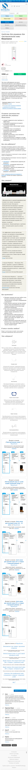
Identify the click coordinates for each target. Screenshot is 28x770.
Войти (3, 1)
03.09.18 (16, 708)
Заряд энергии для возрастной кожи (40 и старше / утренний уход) (14, 661)
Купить (20, 74)
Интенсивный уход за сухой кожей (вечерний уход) (14, 654)
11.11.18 (10, 730)
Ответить (7, 705)
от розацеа (12, 107)
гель (14, 107)
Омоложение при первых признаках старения (14, 647)
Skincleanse (6, 161)
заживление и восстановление (7, 108)
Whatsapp (23, 765)
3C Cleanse (6, 170)
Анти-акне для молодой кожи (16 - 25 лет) (14, 523)
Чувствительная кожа (13, 442)
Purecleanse (6, 164)
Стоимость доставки (5, 79)
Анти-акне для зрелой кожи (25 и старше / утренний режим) (14, 561)
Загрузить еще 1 (6, 745)
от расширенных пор (6, 107)
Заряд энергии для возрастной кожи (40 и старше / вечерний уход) (14, 668)
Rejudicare (10, 103)
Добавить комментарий (20, 690)
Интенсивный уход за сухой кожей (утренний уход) (14, 482)
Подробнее (14, 448)
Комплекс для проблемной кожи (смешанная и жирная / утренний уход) (14, 675)
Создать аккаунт (8, 1)
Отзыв (3, 258)
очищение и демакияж (17, 108)
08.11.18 (11, 717)
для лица (5, 105)
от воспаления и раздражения (15, 105)
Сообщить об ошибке (14, 763)
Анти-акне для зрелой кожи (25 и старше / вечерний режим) (14, 603)
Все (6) (14, 745)
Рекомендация (5, 287)
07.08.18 (9, 694)
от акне (9, 105)
